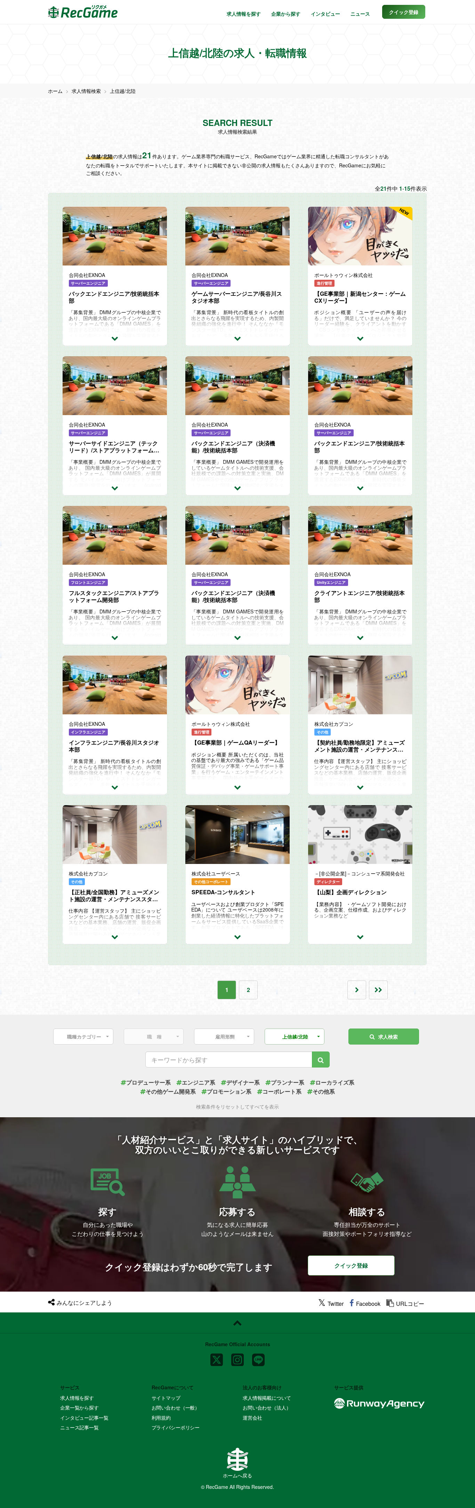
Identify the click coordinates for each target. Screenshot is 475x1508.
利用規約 (161, 1417)
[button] (403, 12)
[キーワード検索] (321, 1059)
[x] (216, 1357)
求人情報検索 (86, 90)
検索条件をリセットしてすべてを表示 (237, 1106)
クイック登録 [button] (351, 1265)
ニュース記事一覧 (79, 1427)
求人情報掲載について (267, 1397)
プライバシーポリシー (176, 1427)
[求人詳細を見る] (114, 337)
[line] (258, 1357)
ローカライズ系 (334, 1082)
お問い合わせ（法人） (267, 1407)
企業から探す (285, 13)
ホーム (55, 90)
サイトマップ (166, 1397)
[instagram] (237, 1357)
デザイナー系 (243, 1082)
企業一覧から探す (79, 1407)
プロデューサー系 (148, 1082)
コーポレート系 (282, 1091)
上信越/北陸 (123, 90)
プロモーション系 (229, 1091)
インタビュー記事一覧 (84, 1417)
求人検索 (388, 1036)
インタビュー (325, 13)
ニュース (360, 13)
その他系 (324, 1091)
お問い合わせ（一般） (176, 1407)
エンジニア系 (198, 1082)
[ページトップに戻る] (237, 1322)
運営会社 (252, 1417)
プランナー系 (287, 1082)
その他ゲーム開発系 (171, 1091)
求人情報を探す (244, 13)
